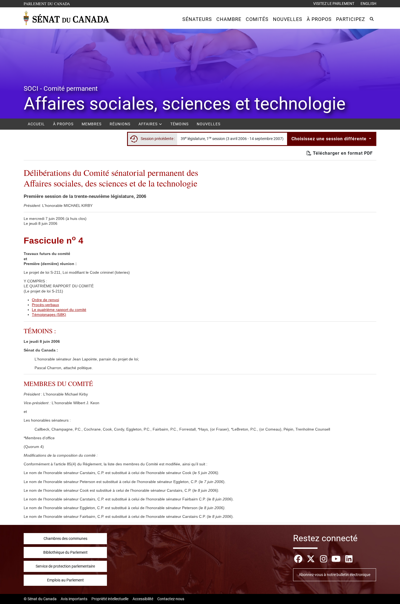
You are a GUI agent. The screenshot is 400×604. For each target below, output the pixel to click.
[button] (197, 19)
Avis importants (74, 599)
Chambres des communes (65, 538)
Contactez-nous (170, 599)
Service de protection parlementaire (65, 566)
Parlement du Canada (48, 3)
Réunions (120, 124)
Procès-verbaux (45, 305)
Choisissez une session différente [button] (329, 138)
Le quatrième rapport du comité (59, 309)
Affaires (149, 124)
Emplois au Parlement (65, 580)
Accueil (36, 124)
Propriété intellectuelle (109, 599)
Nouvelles (208, 124)
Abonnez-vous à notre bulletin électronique (334, 574)
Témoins (179, 124)
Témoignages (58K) (49, 314)
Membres (91, 124)
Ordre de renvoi (45, 300)
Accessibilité (143, 599)
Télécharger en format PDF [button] (342, 153)
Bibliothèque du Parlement (65, 552)
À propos (63, 124)
